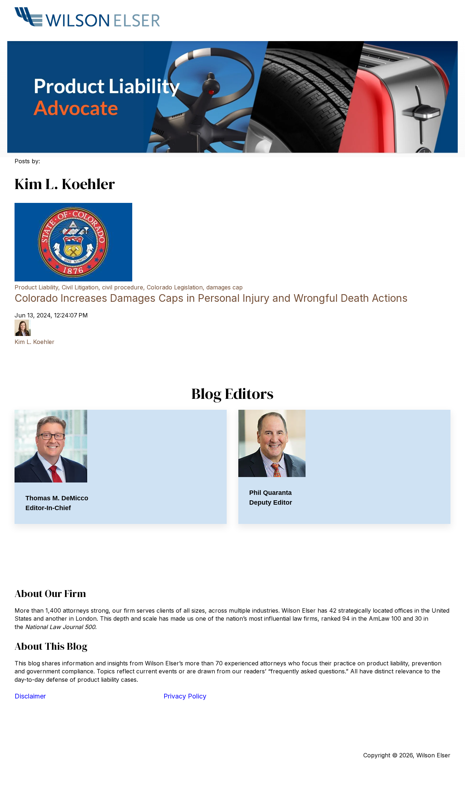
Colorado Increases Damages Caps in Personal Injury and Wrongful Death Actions (211, 298)
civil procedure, (123, 287)
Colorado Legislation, (176, 287)
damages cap (224, 287)
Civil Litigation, (81, 287)
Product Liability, (37, 287)
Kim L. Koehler (34, 341)
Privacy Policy (184, 696)
